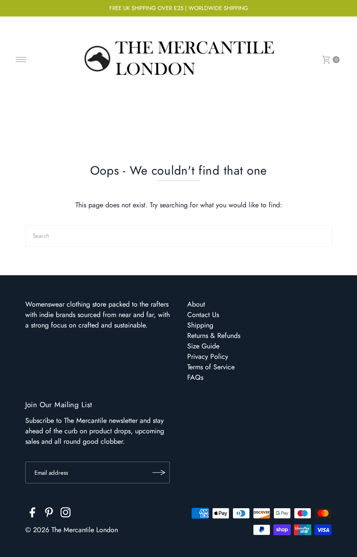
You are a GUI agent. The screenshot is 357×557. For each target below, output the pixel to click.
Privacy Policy (207, 356)
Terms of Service (211, 367)
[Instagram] (66, 513)
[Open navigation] (21, 60)
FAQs (195, 377)
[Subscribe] (159, 472)
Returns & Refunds (213, 336)
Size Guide (203, 346)
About (196, 304)
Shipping (200, 325)
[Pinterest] (49, 513)
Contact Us (203, 315)
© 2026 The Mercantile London (71, 530)
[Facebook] (32, 513)
